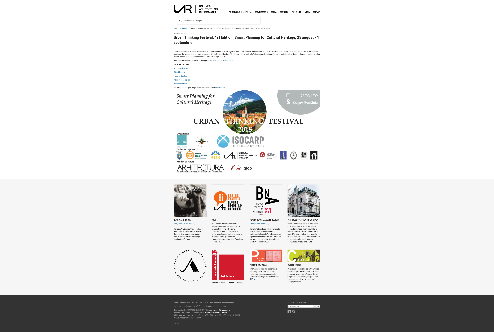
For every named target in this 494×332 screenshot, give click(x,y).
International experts (182, 80)
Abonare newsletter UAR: (297, 302)
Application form (180, 84)
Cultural (247, 12)
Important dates (180, 76)
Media (307, 12)
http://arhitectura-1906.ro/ (184, 224)
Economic (284, 12)
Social (274, 12)
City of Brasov (179, 72)
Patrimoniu (296, 12)
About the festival (181, 68)
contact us (220, 88)
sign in (176, 323)
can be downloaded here (223, 61)
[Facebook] (289, 313)
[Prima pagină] (196, 9)
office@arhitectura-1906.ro (216, 313)
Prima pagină (234, 12)
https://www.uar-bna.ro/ (259, 224)
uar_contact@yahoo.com (219, 310)
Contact (316, 12)
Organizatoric (261, 12)
